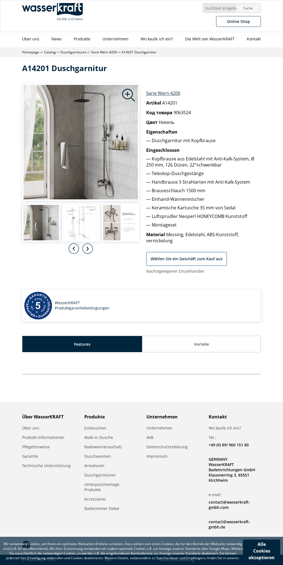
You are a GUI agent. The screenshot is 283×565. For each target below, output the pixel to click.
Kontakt (254, 38)
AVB (149, 437)
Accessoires (95, 499)
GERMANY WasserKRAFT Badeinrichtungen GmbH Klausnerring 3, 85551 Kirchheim (232, 470)
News (56, 38)
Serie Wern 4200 (163, 93)
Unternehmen (116, 38)
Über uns (30, 38)
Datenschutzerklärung (167, 446)
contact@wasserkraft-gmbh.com (229, 504)
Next (87, 248)
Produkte (82, 38)
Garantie (30, 456)
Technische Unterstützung (46, 465)
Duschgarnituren (100, 475)
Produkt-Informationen (43, 437)
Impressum (156, 456)
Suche (248, 8)
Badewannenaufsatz (103, 446)
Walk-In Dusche (98, 437)
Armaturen (94, 465)
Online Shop (238, 21)
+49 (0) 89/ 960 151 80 (229, 444)
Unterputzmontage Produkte (101, 487)
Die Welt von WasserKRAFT (210, 38)
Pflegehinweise (36, 446)
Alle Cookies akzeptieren (261, 551)
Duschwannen (97, 456)
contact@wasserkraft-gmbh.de (229, 524)
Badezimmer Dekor (102, 508)
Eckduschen (95, 428)
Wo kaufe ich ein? (157, 38)
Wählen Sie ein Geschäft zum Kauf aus (186, 258)
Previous (74, 248)
